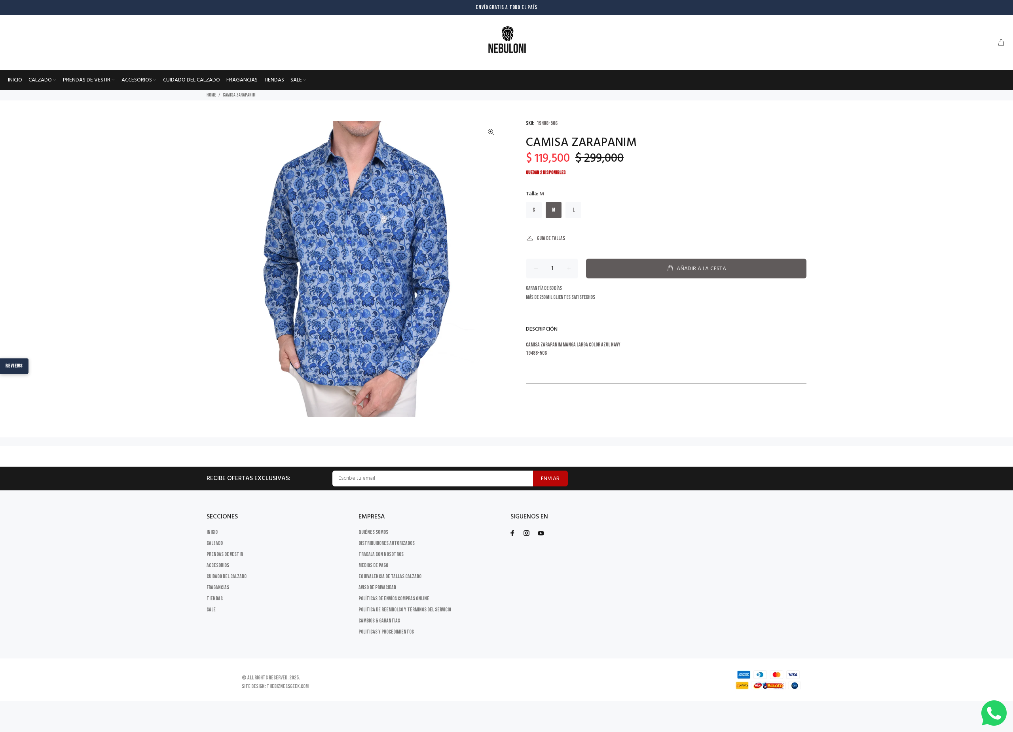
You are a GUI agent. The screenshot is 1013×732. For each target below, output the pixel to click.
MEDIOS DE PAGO (373, 565)
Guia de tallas (551, 238)
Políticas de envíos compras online (394, 598)
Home (211, 95)
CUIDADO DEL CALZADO (227, 576)
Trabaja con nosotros (381, 554)
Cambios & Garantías (379, 620)
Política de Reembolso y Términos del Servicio (405, 609)
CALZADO (215, 543)
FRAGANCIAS (218, 587)
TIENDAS (215, 598)
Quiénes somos (373, 532)
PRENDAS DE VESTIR (225, 554)
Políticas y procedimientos (386, 631)
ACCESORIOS (218, 565)
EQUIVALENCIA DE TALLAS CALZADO (390, 576)
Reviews (14, 366)
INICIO (212, 532)
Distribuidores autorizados (387, 543)
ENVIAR (550, 478)
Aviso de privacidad (377, 587)
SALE (211, 609)
